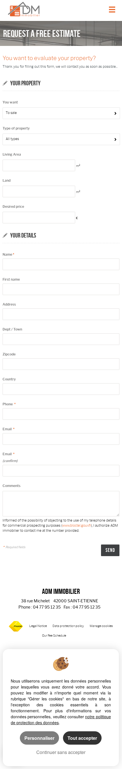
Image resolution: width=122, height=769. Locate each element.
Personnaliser (39, 738)
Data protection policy (68, 626)
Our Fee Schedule (54, 635)
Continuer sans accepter (60, 752)
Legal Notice (38, 626)
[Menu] (112, 10)
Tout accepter (82, 738)
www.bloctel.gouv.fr (76, 525)
